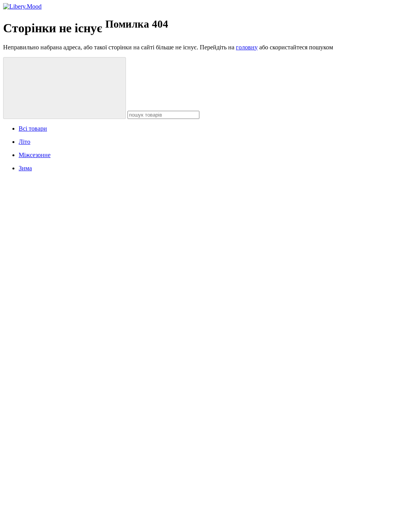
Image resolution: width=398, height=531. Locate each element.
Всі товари (33, 128)
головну (247, 47)
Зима (25, 168)
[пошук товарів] (64, 88)
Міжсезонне (35, 155)
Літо (24, 141)
